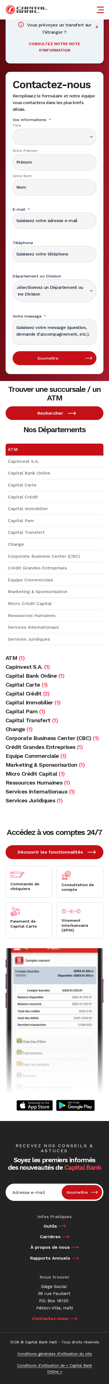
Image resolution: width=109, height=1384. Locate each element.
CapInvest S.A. (23, 461)
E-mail (21, 209)
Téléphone (23, 242)
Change (16, 544)
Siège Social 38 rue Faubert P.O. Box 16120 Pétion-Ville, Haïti (54, 1297)
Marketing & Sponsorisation (37, 591)
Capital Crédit (23, 497)
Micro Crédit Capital (30, 603)
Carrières (50, 1236)
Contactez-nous (50, 1318)
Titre (17, 125)
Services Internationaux (33, 627)
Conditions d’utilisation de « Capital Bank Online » (54, 1368)
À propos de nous (50, 1247)
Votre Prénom (25, 151)
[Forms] (34, 1105)
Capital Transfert (26, 532)
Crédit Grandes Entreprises (37, 568)
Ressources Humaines (31, 615)
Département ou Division (37, 276)
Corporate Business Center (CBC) (44, 556)
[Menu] (101, 9)
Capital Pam (21, 520)
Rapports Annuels (50, 1258)
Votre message (29, 316)
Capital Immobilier (28, 508)
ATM (13, 449)
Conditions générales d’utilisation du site (54, 1353)
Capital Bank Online (29, 473)
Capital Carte (22, 485)
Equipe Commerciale (30, 579)
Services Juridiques (29, 639)
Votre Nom (22, 176)
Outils (50, 1226)
